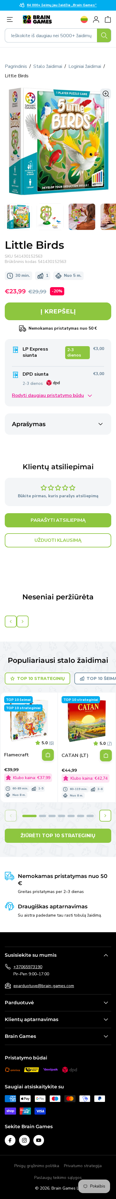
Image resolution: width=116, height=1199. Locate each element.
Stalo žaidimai (47, 66)
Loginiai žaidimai (84, 66)
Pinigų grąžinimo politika (36, 1166)
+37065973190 (27, 967)
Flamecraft (16, 755)
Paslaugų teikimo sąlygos (58, 1177)
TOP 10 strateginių (41, 678)
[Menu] (11, 19)
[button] (29, 816)
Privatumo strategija (83, 1166)
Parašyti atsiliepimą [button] (58, 520)
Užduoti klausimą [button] (58, 540)
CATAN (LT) (75, 755)
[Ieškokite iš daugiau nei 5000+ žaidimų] (104, 35)
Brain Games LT (66, 1188)
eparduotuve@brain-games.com (43, 986)
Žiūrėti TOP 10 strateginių (58, 835)
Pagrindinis (16, 66)
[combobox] (58, 35)
